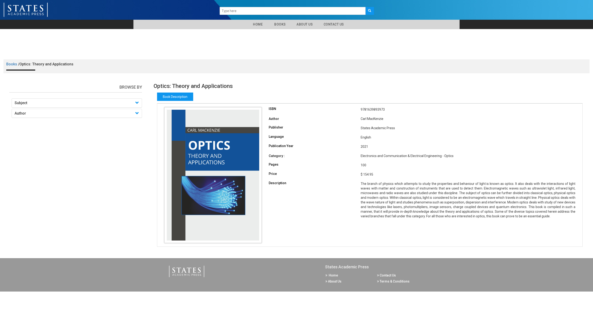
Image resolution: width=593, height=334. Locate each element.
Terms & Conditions (394, 281)
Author (20, 113)
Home (257, 24)
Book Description (175, 97)
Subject (21, 103)
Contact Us (333, 24)
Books (279, 24)
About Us (304, 24)
